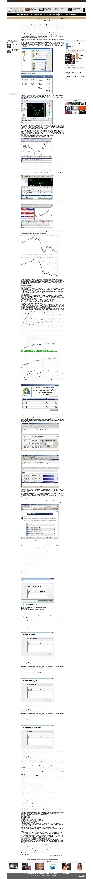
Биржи (41, 14)
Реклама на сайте (37, 875)
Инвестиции (48, 14)
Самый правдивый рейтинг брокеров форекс (75, 43)
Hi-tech (64, 14)
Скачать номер (80, 55)
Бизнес (44, 14)
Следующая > (52, 859)
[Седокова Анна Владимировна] (79, 870)
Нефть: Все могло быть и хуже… (71, 73)
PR (59, 14)
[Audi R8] (13, 869)
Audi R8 (13, 870)
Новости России (26, 14)
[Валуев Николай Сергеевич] (39, 870)
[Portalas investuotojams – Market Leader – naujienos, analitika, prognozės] (9, 1)
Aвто (61, 14)
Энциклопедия (73, 14)
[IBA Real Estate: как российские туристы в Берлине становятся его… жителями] (75, 105)
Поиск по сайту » (75, 1)
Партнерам (80, 58)
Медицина (53, 14)
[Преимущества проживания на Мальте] (68, 105)
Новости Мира (33, 14)
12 (47, 859)
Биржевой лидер (20, 14)
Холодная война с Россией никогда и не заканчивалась (74, 72)
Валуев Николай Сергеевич (40, 871)
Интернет (68, 14)
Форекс (37, 14)
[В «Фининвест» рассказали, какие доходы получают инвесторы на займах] (82, 109)
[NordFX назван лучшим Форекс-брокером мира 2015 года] (82, 113)
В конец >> (56, 859)
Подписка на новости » (82, 1)
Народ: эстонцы (26, 871)
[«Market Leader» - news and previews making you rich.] (8, 1)
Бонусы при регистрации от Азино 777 (13, 42)
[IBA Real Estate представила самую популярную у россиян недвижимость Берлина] (68, 109)
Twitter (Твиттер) (53, 871)
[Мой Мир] (62, 855)
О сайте (32, 875)
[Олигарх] (66, 870)
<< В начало (28, 859)
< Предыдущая (33, 859)
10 (44, 859)
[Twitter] (59, 855)
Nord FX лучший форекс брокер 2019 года (75, 47)
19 (49, 859)
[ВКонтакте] (58, 855)
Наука (57, 14)
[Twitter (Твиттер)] (53, 870)
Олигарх (66, 871)
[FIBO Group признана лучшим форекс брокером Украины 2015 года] (75, 113)
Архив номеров (81, 57)
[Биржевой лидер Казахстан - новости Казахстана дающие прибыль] (12, 1)
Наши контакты (53, 875)
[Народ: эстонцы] (26, 870)
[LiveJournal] (63, 855)
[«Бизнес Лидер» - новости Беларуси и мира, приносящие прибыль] (10, 1)
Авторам (48, 875)
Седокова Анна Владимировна (79, 871)
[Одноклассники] (60, 855)
